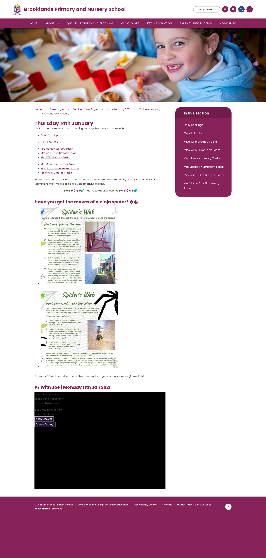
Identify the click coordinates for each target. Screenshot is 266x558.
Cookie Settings (45, 424)
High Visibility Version (145, 504)
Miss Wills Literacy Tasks (55, 157)
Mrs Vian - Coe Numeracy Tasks (60, 168)
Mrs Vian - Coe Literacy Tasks (58, 153)
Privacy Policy (184, 504)
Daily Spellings (49, 142)
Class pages (57, 109)
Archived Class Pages (85, 109)
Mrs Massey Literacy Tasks (57, 149)
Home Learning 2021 (118, 109)
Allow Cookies (44, 419)
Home (38, 109)
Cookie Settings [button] (202, 504)
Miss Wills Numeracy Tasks (57, 173)
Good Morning (49, 135)
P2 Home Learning (149, 109)
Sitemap (167, 504)
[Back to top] (228, 507)
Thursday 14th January (55, 113)
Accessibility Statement (48, 508)
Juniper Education (118, 504)
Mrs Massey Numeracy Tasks (58, 164)
